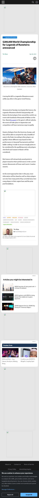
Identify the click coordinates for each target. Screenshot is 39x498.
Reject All (10, 495)
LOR (16, 220)
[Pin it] (27, 58)
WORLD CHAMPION (15, 222)
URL (34, 58)
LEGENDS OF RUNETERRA (8, 220)
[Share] (12, 58)
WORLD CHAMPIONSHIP (25, 222)
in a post (13, 120)
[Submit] (19, 58)
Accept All (29, 495)
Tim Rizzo (16, 229)
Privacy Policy (12, 469)
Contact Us (17, 464)
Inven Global (11, 2)
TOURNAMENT (6, 222)
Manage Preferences (8, 489)
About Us (8, 464)
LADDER (26, 217)
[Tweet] (4, 58)
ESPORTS (9, 217)
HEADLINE (14, 217)
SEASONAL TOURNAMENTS (28, 220)
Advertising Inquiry (25, 469)
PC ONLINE (20, 217)
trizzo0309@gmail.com (20, 231)
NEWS (4, 217)
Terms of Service (29, 464)
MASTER (20, 220)
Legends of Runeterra (7, 224)
